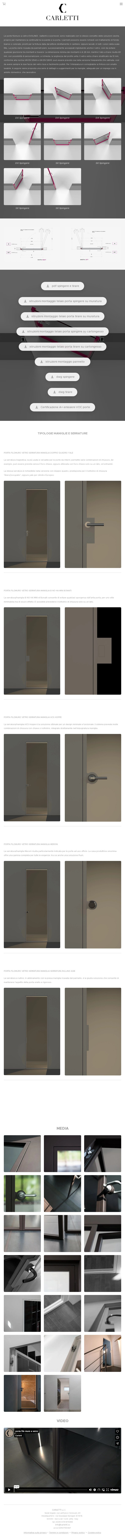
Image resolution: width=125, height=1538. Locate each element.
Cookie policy (94, 1532)
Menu (121, 4)
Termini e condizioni (58, 1532)
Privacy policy (78, 1532)
